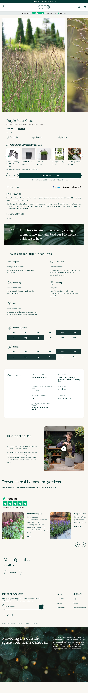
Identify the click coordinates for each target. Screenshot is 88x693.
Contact (76, 603)
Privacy (27, 623)
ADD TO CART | (50, 176)
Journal (59, 603)
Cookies (35, 623)
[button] (4, 108)
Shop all (13, 573)
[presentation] (7, 155)
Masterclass (61, 608)
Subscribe (41, 607)
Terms (20, 623)
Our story (60, 599)
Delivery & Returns (79, 608)
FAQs (75, 599)
